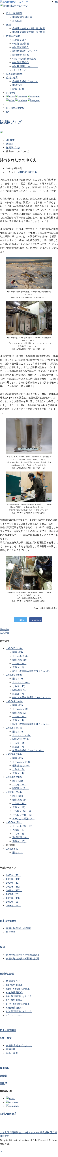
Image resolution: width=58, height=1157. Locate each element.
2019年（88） (13, 901)
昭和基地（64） (20, 799)
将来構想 (17, 20)
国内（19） (18, 678)
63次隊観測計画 (20, 43)
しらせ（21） (19, 716)
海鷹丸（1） (18, 667)
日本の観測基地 (14, 73)
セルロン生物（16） (22, 814)
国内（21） (18, 705)
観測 (8, 24)
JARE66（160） (14, 674)
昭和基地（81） (20, 788)
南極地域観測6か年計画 (18, 928)
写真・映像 (18, 88)
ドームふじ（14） (21, 735)
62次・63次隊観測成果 (18, 988)
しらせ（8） (18, 769)
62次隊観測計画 (20, 54)
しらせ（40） (19, 686)
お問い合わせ (7, 1113)
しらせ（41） (19, 803)
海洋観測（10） (20, 837)
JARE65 (22, 172)
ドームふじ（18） (21, 761)
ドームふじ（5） (21, 655)
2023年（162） (14, 886)
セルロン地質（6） (22, 810)
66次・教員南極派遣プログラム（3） (31, 697)
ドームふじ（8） (21, 708)
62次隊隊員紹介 (20, 62)
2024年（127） (14, 882)
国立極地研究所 (14, 107)
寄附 (2, 1083)
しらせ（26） (19, 784)
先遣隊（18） (19, 829)
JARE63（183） (14, 754)
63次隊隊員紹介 (20, 47)
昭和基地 (32, 172)
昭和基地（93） (20, 712)
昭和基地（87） (20, 689)
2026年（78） (13, 875)
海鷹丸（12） (19, 807)
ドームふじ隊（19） (22, 825)
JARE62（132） (14, 776)
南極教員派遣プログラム (25, 81)
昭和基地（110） (21, 739)
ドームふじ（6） (21, 682)
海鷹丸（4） (18, 720)
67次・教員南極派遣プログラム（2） (31, 671)
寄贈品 (3, 1075)
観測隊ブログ (19, 39)
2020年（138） (14, 898)
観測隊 (9, 143)
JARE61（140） (14, 792)
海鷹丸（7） (18, 693)
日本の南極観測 (14, 13)
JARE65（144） (14, 701)
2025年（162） (14, 878)
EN (7, 111)
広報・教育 (12, 77)
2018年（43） (13, 905)
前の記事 (4, 629)
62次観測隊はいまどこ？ (25, 66)
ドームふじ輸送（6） (23, 818)
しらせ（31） (19, 742)
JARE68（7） (13, 848)
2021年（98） (13, 894)
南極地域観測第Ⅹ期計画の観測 (28, 28)
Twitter (20, 619)
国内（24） (18, 652)
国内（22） (18, 780)
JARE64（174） (14, 727)
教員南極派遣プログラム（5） (28, 750)
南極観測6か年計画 (22, 17)
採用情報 (10, 92)
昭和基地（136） (21, 765)
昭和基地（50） (20, 659)
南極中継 (17, 85)
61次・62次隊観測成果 (24, 58)
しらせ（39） (19, 663)
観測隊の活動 (13, 35)
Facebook (36, 619)
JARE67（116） (14, 648)
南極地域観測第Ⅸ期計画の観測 (28, 32)
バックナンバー (20, 70)
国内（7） (17, 852)
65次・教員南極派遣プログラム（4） (31, 723)
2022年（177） (14, 890)
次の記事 (4, 633)
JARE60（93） (14, 822)
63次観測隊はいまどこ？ (25, 51)
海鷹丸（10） (19, 841)
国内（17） (18, 731)
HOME (11, 140)
